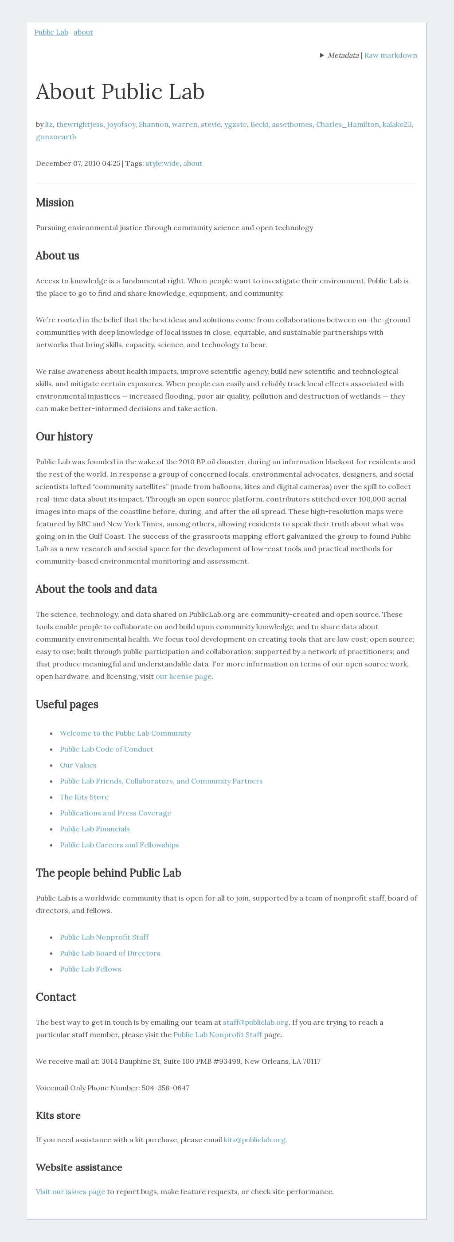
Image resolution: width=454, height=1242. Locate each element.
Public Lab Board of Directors (110, 952)
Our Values (78, 764)
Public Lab (51, 31)
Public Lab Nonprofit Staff (104, 936)
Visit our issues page (70, 1191)
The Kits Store (84, 796)
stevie (211, 124)
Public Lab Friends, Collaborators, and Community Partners (161, 780)
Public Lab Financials (95, 828)
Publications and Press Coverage (115, 812)
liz (49, 124)
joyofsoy (121, 124)
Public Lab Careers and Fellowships (119, 844)
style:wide (163, 163)
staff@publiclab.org (256, 1022)
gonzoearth (56, 136)
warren (184, 124)
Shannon (153, 124)
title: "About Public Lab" (339, 56)
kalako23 (397, 124)
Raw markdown (390, 55)
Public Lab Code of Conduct (106, 748)
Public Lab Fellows (90, 968)
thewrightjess (79, 124)
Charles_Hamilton (347, 124)
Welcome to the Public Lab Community (125, 733)
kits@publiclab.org (255, 1139)
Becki (259, 124)
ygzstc (235, 124)
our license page (183, 676)
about (83, 31)
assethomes (292, 124)
